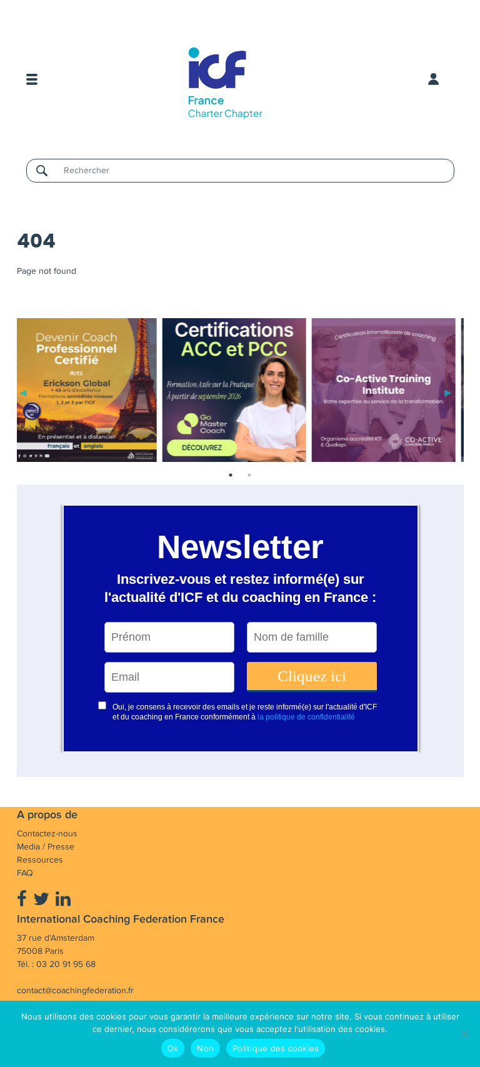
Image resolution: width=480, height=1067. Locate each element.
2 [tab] (249, 475)
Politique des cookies (275, 1048)
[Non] (464, 1034)
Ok (173, 1048)
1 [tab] (230, 475)
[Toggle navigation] (31, 79)
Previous (23, 392)
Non (205, 1048)
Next (448, 392)
